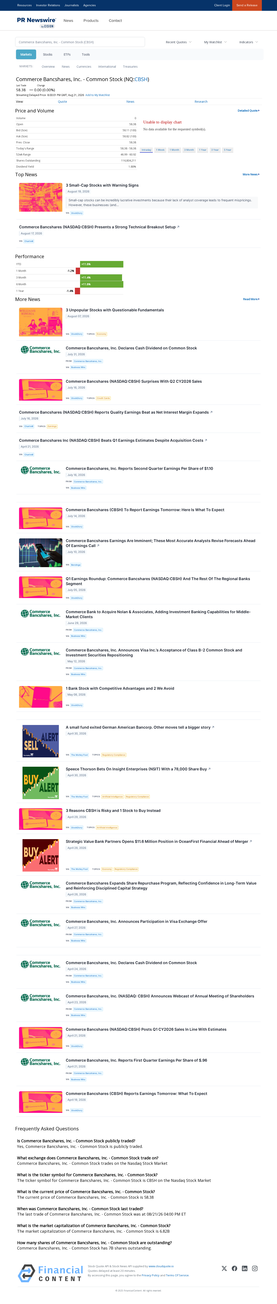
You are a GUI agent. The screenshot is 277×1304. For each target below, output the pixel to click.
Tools (86, 54)
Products (91, 20)
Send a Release (247, 5)
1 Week (160, 149)
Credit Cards (103, 398)
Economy (101, 334)
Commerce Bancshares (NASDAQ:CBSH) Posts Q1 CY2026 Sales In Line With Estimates (146, 1029)
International (107, 66)
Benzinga (75, 565)
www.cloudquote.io (161, 1266)
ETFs (67, 54)
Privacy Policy (150, 1275)
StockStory (76, 213)
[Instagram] (254, 1273)
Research (201, 101)
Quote (62, 101)
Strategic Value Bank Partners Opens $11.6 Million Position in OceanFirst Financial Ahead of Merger (159, 841)
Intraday (146, 149)
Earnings (52, 426)
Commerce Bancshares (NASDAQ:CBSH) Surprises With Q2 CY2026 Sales (134, 381)
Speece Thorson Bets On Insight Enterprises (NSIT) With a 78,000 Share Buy (138, 769)
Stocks (47, 54)
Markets (26, 54)
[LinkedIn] (244, 1273)
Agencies (89, 5)
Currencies (84, 66)
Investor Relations (48, 5)
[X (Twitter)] (224, 1273)
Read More (250, 299)
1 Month (174, 149)
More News (250, 174)
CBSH (141, 79)
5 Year (227, 149)
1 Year (202, 149)
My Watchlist (213, 42)
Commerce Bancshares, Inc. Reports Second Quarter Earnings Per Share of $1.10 (139, 468)
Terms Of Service (177, 1275)
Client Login (222, 5)
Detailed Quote (248, 110)
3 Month (189, 149)
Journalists (71, 5)
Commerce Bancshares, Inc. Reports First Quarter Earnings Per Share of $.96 (136, 1060)
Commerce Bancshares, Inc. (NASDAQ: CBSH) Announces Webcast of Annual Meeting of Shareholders (160, 996)
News (68, 20)
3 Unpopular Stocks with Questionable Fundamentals (115, 310)
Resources (24, 5)
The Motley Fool (79, 755)
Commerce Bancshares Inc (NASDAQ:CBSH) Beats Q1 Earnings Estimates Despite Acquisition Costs (113, 440)
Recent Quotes (176, 42)
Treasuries (130, 66)
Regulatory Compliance (113, 755)
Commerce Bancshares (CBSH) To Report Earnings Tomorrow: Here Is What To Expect (145, 509)
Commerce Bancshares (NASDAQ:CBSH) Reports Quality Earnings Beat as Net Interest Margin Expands (116, 412)
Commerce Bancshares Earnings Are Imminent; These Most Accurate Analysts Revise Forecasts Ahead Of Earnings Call (160, 543)
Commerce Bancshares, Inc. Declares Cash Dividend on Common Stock (131, 348)
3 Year (215, 149)
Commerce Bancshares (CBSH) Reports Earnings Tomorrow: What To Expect (136, 1093)
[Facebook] (234, 1273)
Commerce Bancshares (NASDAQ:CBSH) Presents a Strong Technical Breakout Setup (99, 227)
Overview (48, 66)
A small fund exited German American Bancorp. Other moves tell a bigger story (140, 727)
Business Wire (78, 367)
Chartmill (28, 241)
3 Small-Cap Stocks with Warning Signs (102, 185)
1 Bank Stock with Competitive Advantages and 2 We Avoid (120, 688)
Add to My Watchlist (97, 95)
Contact (115, 20)
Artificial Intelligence (112, 796)
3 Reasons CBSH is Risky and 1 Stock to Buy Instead (113, 810)
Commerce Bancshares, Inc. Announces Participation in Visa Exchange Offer (136, 921)
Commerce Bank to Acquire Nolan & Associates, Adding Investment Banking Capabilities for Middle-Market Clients (158, 614)
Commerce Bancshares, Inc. (88, 361)
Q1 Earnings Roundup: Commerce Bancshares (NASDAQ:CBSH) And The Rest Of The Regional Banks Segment (158, 581)
